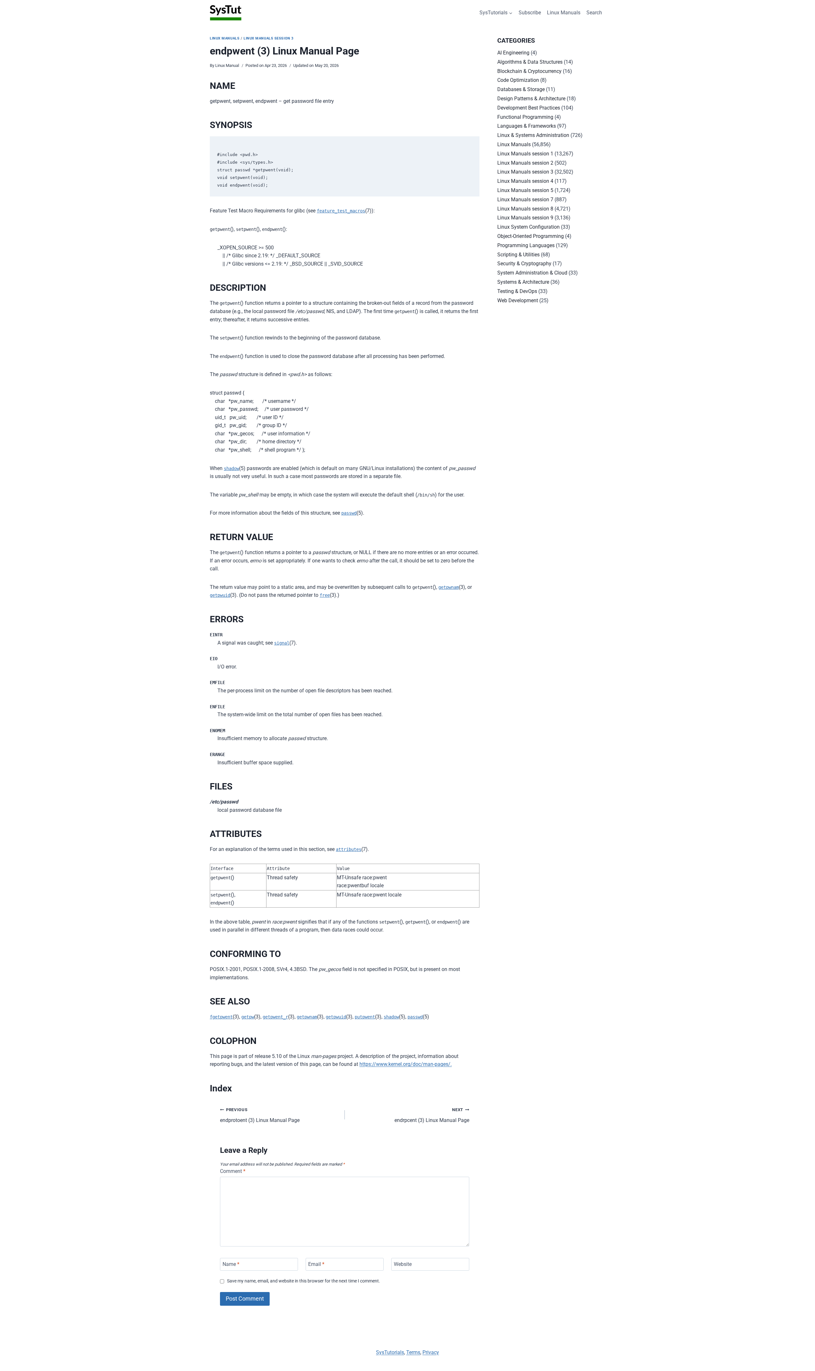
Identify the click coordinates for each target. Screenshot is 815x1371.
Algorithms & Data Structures (530, 62)
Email (316, 1264)
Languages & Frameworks (526, 126)
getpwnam (448, 587)
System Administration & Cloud (532, 273)
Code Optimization (518, 80)
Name (231, 1264)
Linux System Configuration (528, 227)
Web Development (517, 300)
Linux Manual (227, 65)
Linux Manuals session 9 (525, 218)
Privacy (430, 1352)
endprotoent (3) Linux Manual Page (260, 1115)
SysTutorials (390, 1352)
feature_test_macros (341, 210)
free (325, 595)
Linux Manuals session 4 (525, 181)
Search (594, 13)
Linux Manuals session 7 (525, 199)
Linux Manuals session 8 (525, 209)
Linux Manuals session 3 (269, 38)
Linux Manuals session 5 (525, 190)
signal (281, 643)
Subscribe (530, 13)
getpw (247, 1016)
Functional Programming (525, 117)
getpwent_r (275, 1016)
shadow (231, 468)
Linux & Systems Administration (533, 135)
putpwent (365, 1016)
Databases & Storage (521, 89)
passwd (349, 513)
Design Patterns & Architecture (531, 99)
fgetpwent (221, 1016)
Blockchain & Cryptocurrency (529, 71)
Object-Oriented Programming (530, 236)
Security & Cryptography (524, 264)
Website (403, 1264)
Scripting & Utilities (518, 255)
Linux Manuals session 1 (525, 154)
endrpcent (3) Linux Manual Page (431, 1115)
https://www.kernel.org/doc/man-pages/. (405, 1064)
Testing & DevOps (517, 291)
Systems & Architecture (523, 282)
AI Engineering (513, 53)
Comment (232, 1171)
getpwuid (220, 595)
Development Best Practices (528, 108)
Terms (413, 1352)
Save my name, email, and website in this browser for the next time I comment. (303, 1281)
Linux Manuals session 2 (525, 163)
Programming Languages (526, 245)
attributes (348, 849)
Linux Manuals (563, 13)
